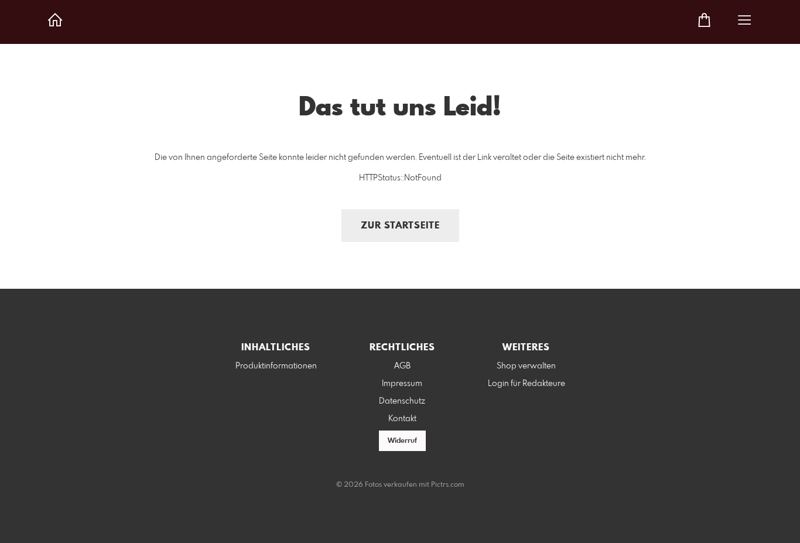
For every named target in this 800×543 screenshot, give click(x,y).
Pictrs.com (447, 485)
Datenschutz (402, 401)
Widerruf (402, 441)
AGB (402, 366)
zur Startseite (400, 226)
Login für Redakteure (526, 384)
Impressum (402, 384)
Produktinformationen (276, 366)
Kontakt (402, 419)
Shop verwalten (526, 366)
